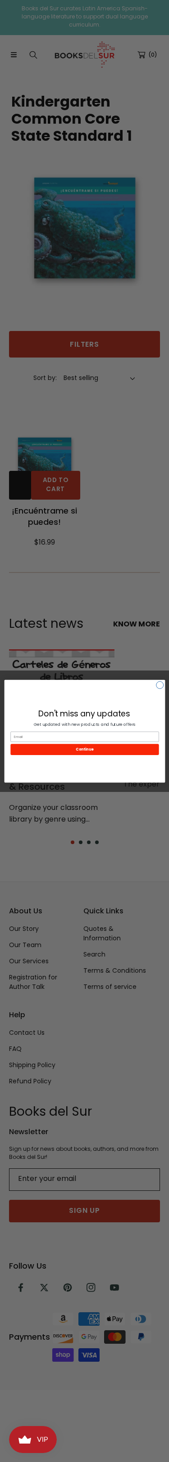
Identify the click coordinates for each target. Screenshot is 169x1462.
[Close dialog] (159, 685)
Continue (85, 749)
